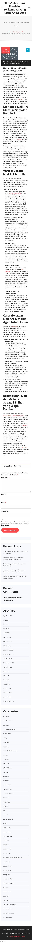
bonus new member (9, 729)
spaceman (6, 900)
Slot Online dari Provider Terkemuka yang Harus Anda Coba (14, 8)
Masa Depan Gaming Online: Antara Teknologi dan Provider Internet (14, 571)
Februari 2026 (7, 641)
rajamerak (6, 802)
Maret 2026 (7, 637)
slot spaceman (7, 892)
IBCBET (5, 755)
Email (3, 503)
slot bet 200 (7, 853)
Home (9, 32)
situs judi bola (7, 832)
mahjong (6, 781)
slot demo (6, 862)
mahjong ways (7, 789)
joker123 (6, 763)
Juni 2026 (6, 624)
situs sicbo (6, 840)
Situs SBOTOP (7, 836)
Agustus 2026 (7, 616)
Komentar (5, 478)
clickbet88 (6, 742)
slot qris (5, 887)
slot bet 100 (7, 849)
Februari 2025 (7, 693)
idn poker (6, 759)
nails (23, 63)
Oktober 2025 (7, 658)
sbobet (5, 815)
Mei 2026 (6, 628)
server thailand (8, 819)
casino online (7, 733)
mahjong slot (7, 785)
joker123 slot (7, 768)
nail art (26, 62)
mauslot (5, 798)
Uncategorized (18, 32)
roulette (5, 806)
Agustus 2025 (7, 667)
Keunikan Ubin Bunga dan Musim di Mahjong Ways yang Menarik (14, 558)
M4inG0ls (6, 62)
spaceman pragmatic (9, 904)
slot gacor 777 (7, 879)
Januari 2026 (7, 646)
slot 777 (5, 845)
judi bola (5, 772)
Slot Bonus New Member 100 (12, 857)
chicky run (6, 738)
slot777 (5, 896)
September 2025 (8, 663)
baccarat (6, 725)
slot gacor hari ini (8, 883)
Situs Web (4, 511)
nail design (12, 63)
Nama (3, 494)
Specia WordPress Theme (17, 936)
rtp (4, 810)
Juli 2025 (6, 671)
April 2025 (6, 684)
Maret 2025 (7, 688)
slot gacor (6, 874)
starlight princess (8, 913)
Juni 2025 (6, 675)
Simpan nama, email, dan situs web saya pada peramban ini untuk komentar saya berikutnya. (15, 524)
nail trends (18, 63)
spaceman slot (7, 909)
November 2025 (8, 654)
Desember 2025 (8, 650)
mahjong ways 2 (8, 793)
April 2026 (6, 633)
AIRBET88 (6, 716)
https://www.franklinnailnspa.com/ (13, 415)
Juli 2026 (6, 620)
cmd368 (5, 746)
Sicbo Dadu (6, 827)
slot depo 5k (7, 870)
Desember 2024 (8, 701)
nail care (5, 63)
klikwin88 (6, 776)
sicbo (4, 823)
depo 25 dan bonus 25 (10, 751)
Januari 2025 (7, 697)
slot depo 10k (7, 866)
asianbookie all (7, 721)
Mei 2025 (6, 680)
